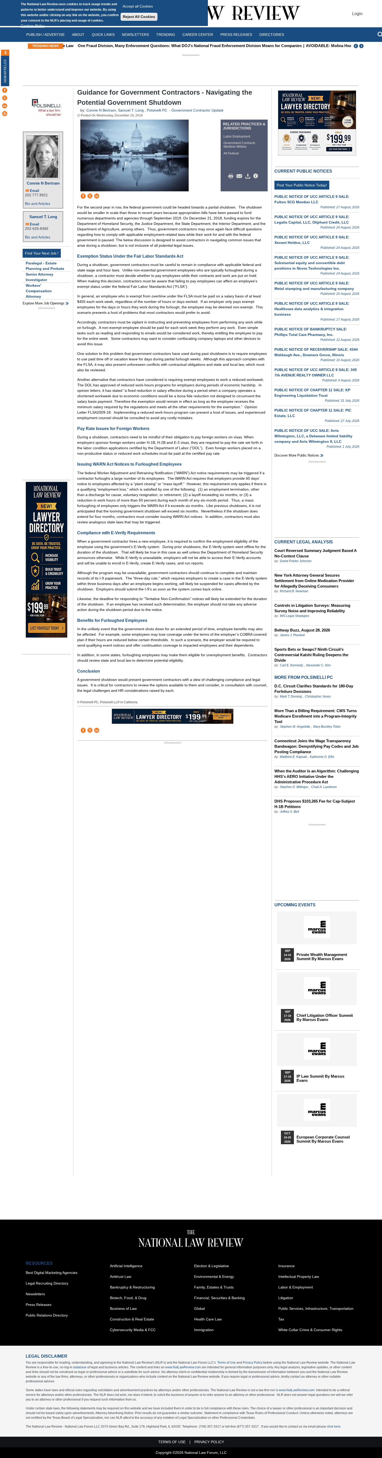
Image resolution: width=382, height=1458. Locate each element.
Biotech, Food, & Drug (128, 1298)
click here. (334, 1426)
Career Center (197, 34)
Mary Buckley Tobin (327, 726)
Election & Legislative (211, 1266)
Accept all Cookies (138, 6)
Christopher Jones (318, 696)
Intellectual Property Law (298, 1276)
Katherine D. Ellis (322, 757)
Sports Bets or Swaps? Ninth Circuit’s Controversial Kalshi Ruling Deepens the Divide (311, 654)
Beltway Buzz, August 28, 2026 (302, 630)
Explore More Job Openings (43, 303)
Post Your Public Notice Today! (302, 185)
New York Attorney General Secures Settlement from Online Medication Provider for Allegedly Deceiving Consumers (314, 580)
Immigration (204, 1330)
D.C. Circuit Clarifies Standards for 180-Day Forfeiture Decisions (313, 689)
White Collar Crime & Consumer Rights (310, 1330)
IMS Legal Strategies (294, 616)
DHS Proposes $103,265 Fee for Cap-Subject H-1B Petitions (314, 804)
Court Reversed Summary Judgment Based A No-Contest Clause (315, 553)
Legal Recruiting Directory (47, 1283)
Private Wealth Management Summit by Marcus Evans (322, 957)
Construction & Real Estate (132, 1319)
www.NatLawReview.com (183, 1367)
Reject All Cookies (139, 17)
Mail (240, 176)
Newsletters (135, 34)
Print (232, 176)
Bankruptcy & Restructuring (132, 1287)
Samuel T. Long (43, 216)
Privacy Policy (252, 1362)
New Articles (5, 71)
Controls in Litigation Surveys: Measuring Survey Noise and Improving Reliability (312, 608)
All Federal (231, 153)
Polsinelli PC (157, 110)
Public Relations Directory (47, 1315)
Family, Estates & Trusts (214, 1287)
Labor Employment (236, 136)
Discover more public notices (296, 455)
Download (249, 176)
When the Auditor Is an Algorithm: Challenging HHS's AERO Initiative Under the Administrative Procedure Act (316, 776)
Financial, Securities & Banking (219, 1298)
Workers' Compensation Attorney (39, 290)
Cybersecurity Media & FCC (133, 1330)
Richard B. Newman (294, 591)
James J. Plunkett (292, 635)
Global (199, 1308)
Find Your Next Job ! (41, 253)
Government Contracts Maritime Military (239, 144)
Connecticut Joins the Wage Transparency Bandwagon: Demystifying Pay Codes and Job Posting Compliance (316, 746)
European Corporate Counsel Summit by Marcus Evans (323, 1139)
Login (357, 13)
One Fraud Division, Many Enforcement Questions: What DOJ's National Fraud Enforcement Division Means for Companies (178, 45)
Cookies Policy (33, 26)
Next (362, 46)
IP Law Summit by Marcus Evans (320, 1078)
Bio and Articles (37, 203)
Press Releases (38, 1305)
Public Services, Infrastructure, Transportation (315, 1308)
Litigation (285, 1298)
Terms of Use (226, 1362)
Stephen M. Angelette (295, 726)
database (80, 1367)
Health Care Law (208, 1319)
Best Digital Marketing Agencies (51, 1273)
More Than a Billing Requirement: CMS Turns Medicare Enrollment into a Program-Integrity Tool (315, 716)
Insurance (286, 1266)
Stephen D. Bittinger (294, 787)
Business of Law (123, 1308)
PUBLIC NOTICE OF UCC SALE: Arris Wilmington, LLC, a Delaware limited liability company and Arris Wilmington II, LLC (313, 436)
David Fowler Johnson (296, 561)
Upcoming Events (294, 905)
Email (34, 191)
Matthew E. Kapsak (293, 757)
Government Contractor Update (197, 110)
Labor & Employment (295, 1287)
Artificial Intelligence (126, 1266)
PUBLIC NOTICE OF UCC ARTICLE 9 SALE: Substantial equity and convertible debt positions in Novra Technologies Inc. (312, 262)
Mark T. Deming (291, 696)
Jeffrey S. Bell (289, 811)
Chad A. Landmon (324, 787)
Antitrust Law (120, 1276)
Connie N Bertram (43, 183)
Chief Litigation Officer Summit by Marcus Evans (325, 1017)
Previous (356, 46)
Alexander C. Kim (318, 665)
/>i (256, 176)
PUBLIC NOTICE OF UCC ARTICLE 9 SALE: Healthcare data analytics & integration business (312, 308)
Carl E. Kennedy (291, 665)
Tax (281, 1319)
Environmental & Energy (214, 1276)
